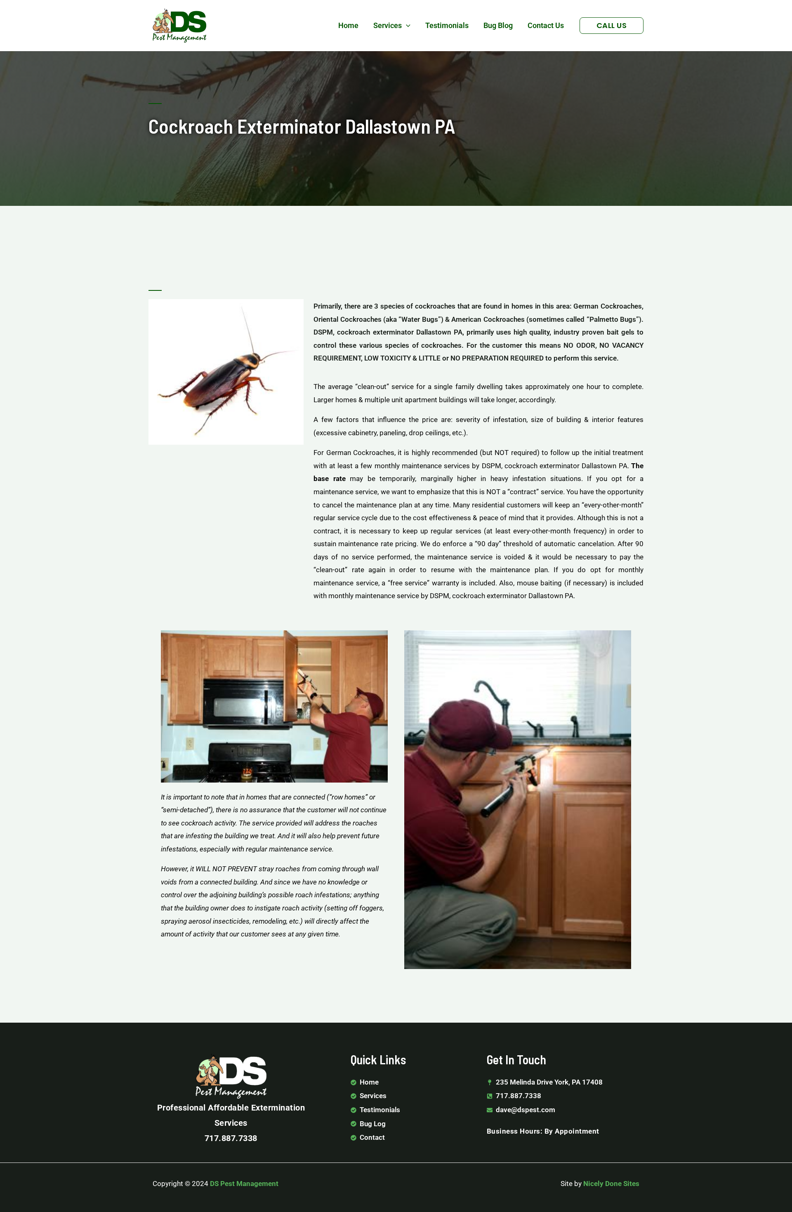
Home (348, 25)
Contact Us (546, 25)
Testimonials (447, 25)
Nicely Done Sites (611, 1183)
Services (387, 25)
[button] (406, 25)
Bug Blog (498, 25)
